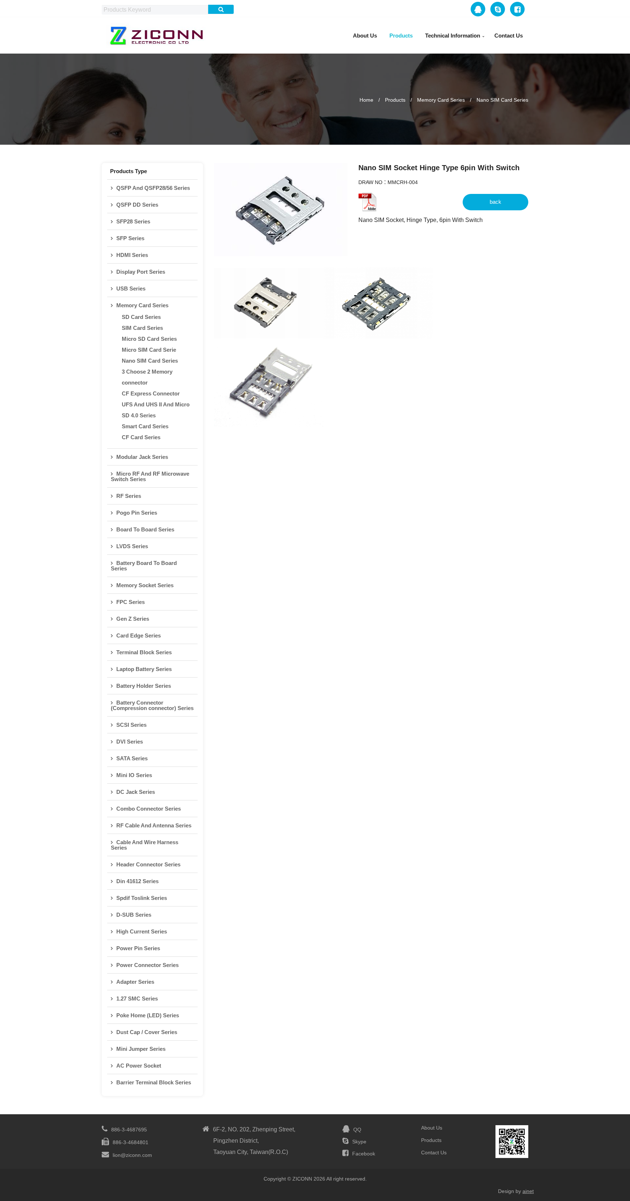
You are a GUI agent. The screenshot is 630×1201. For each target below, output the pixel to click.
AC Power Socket (138, 1065)
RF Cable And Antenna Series (153, 825)
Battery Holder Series (143, 686)
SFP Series (130, 238)
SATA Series (132, 758)
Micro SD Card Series (149, 339)
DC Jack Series (135, 792)
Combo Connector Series (148, 809)
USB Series (130, 288)
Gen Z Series (132, 619)
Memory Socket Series (145, 585)
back (495, 202)
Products (401, 35)
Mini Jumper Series (141, 1049)
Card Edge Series (138, 635)
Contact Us (508, 35)
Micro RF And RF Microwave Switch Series (150, 476)
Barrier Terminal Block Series (153, 1082)
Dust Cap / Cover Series (146, 1032)
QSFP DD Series (137, 205)
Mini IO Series (134, 775)
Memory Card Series (441, 100)
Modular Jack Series (142, 457)
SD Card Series (141, 317)
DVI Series (129, 741)
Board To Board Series (145, 529)
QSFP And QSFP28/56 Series (153, 188)
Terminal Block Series (144, 652)
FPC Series (130, 602)
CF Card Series (141, 437)
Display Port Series (140, 272)
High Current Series (141, 931)
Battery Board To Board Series (144, 566)
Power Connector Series (147, 965)
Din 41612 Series (137, 881)
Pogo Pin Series (136, 513)
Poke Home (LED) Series (147, 1015)
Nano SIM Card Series (502, 100)
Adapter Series (135, 982)
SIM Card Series (142, 328)
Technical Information (452, 35)
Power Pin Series (138, 948)
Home (366, 100)
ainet (528, 1191)
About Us (365, 35)
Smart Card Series (145, 426)
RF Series (128, 496)
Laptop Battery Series (144, 669)
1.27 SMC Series (137, 998)
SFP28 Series (133, 221)
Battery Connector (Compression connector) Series (152, 705)
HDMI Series (132, 255)
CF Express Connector (151, 393)
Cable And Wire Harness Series (144, 845)
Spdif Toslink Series (141, 898)
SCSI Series (131, 725)
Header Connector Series (148, 864)
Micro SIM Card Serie (149, 350)
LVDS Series (132, 546)
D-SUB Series (133, 915)
